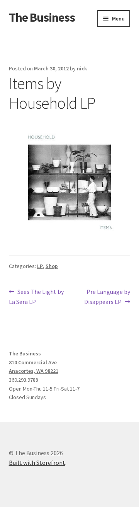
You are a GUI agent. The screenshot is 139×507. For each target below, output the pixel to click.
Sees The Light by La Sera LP (36, 296)
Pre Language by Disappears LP (107, 296)
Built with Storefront (37, 462)
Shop (52, 266)
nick (82, 68)
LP (40, 266)
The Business (42, 17)
